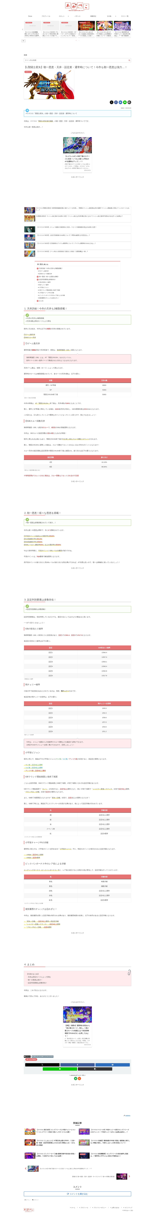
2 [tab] (79, 40)
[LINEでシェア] (125, 102)
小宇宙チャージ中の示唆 (46, 292)
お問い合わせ (115, 1207)
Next (132, 29)
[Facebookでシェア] (116, 102)
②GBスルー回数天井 (45, 273)
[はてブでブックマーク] (120, 102)
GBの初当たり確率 (45, 282)
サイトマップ (128, 1207)
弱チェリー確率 (44, 285)
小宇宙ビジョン (44, 287)
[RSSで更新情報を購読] (79, 1078)
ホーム (73, 1207)
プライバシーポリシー (100, 1207)
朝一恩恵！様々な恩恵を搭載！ (49, 276)
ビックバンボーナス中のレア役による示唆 (52, 295)
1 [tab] (76, 40)
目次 (41, 264)
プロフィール (84, 1207)
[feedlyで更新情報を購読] (75, 1078)
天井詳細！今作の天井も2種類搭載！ (51, 268)
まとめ (41, 301)
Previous (22, 29)
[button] (129, 60)
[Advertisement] (77, 47)
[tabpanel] (32, 29)
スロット (28, 1056)
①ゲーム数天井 (44, 271)
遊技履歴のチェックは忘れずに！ (49, 298)
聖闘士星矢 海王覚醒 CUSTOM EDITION (43, 1056)
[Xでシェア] (111, 102)
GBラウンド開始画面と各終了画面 (49, 290)
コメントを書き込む (79, 1194)
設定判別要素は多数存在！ (47, 279)
